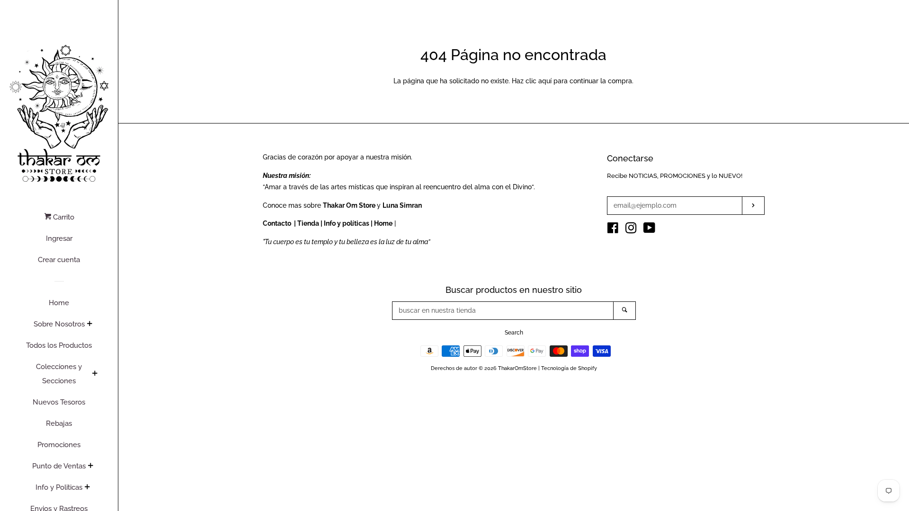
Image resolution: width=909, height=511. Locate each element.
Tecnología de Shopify (569, 368)
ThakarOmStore (517, 368)
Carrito (62, 217)
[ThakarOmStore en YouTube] (649, 230)
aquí (545, 81)
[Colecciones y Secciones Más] (94, 374)
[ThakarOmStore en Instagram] (631, 230)
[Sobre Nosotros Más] (89, 324)
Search (514, 332)
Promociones (58, 445)
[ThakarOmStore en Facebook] (613, 230)
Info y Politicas (59, 487)
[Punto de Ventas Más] (90, 466)
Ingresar (59, 238)
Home (59, 303)
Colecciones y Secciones (59, 373)
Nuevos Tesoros (59, 402)
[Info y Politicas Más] (87, 487)
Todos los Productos (59, 345)
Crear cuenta (59, 260)
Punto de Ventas (59, 466)
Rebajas (59, 423)
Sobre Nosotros (59, 324)
